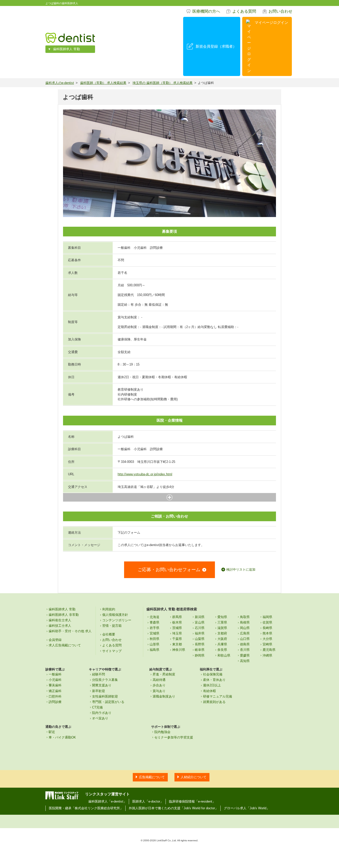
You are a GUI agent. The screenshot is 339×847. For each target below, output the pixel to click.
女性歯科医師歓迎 (105, 696)
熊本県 (267, 633)
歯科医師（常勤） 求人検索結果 (103, 83)
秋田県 (154, 639)
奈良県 (222, 650)
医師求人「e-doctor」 (147, 801)
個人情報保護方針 (115, 615)
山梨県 (199, 639)
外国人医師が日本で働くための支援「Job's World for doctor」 (173, 808)
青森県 (154, 622)
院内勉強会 (162, 732)
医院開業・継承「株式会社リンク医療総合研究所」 (86, 808)
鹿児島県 (269, 650)
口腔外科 (55, 696)
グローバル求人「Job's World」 (247, 808)
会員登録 (55, 640)
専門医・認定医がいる (108, 702)
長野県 (199, 644)
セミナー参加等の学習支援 (173, 737)
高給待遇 (159, 680)
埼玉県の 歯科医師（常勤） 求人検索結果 (163, 83)
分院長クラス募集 (105, 680)
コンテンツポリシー (116, 620)
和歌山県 (223, 655)
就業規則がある (214, 702)
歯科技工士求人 (60, 625)
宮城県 (154, 633)
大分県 (267, 639)
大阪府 (222, 639)
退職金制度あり (164, 696)
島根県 (245, 622)
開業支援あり (101, 685)
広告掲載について (152, 777)
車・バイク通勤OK (62, 737)
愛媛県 (245, 655)
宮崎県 (267, 644)
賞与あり (159, 691)
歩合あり (159, 685)
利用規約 (108, 609)
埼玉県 (177, 633)
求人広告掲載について (65, 645)
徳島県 (245, 644)
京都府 (222, 633)
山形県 (154, 644)
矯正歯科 (55, 691)
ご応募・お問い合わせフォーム (169, 569)
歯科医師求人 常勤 (66, 49)
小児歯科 (55, 680)
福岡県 (267, 617)
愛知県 (222, 617)
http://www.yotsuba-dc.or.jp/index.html (145, 474)
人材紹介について (193, 777)
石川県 (199, 628)
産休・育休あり (214, 680)
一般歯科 (55, 674)
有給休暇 (209, 691)
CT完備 (97, 707)
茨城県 (177, 628)
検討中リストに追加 (240, 569)
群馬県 (177, 617)
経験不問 (98, 674)
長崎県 (267, 628)
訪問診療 (55, 702)
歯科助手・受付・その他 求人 (70, 631)
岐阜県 (199, 650)
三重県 (222, 622)
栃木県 (177, 622)
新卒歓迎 (98, 691)
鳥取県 (245, 617)
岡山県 (245, 628)
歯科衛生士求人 (60, 620)
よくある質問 (244, 11)
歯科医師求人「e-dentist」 (107, 801)
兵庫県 (222, 644)
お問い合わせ (280, 11)
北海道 (154, 617)
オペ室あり (100, 718)
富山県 (199, 622)
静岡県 (199, 655)
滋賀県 (222, 628)
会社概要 (108, 634)
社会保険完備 (212, 674)
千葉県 (177, 639)
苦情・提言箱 (112, 625)
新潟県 (199, 617)
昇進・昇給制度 (164, 674)
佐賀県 (267, 622)
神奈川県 (178, 650)
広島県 (245, 633)
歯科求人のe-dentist (59, 83)
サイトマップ (112, 651)
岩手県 (154, 628)
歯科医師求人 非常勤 (64, 615)
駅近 (52, 732)
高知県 (245, 661)
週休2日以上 (212, 685)
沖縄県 (267, 655)
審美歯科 (55, 685)
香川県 (245, 650)
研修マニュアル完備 (217, 696)
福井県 (199, 633)
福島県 (154, 650)
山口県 (245, 639)
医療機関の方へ (206, 11)
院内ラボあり (101, 713)
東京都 (177, 644)
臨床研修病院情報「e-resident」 (192, 801)
